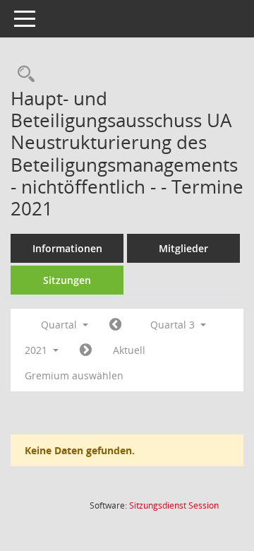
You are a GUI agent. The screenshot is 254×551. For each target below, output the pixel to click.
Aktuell (129, 350)
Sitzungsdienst (174, 505)
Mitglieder (183, 248)
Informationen (67, 248)
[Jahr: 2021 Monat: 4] (115, 325)
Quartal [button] (60, 324)
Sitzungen (67, 280)
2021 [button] (37, 350)
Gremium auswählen (74, 375)
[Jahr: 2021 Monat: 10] (85, 350)
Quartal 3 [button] (174, 324)
